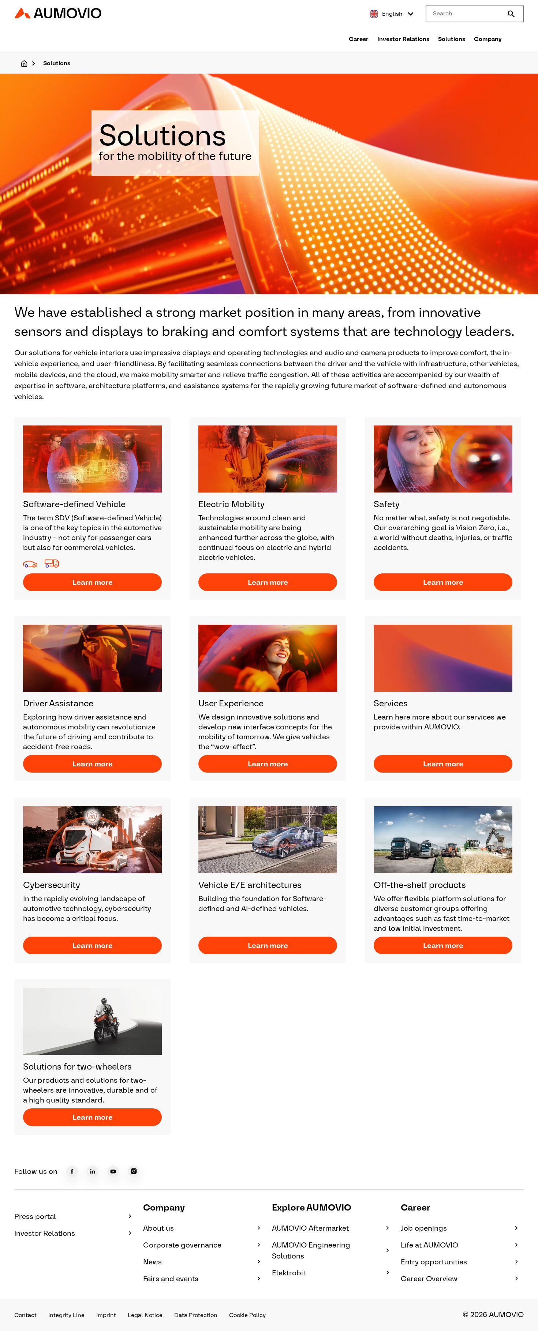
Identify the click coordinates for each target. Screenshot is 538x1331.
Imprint (106, 1315)
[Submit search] (511, 13)
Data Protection (195, 1315)
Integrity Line (66, 1315)
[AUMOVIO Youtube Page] (113, 1171)
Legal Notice (145, 1315)
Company (488, 39)
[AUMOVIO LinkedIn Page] (92, 1171)
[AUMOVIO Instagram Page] (133, 1171)
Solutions (451, 39)
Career (359, 39)
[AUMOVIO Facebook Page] (72, 1171)
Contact (25, 1315)
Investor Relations (403, 39)
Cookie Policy (247, 1315)
